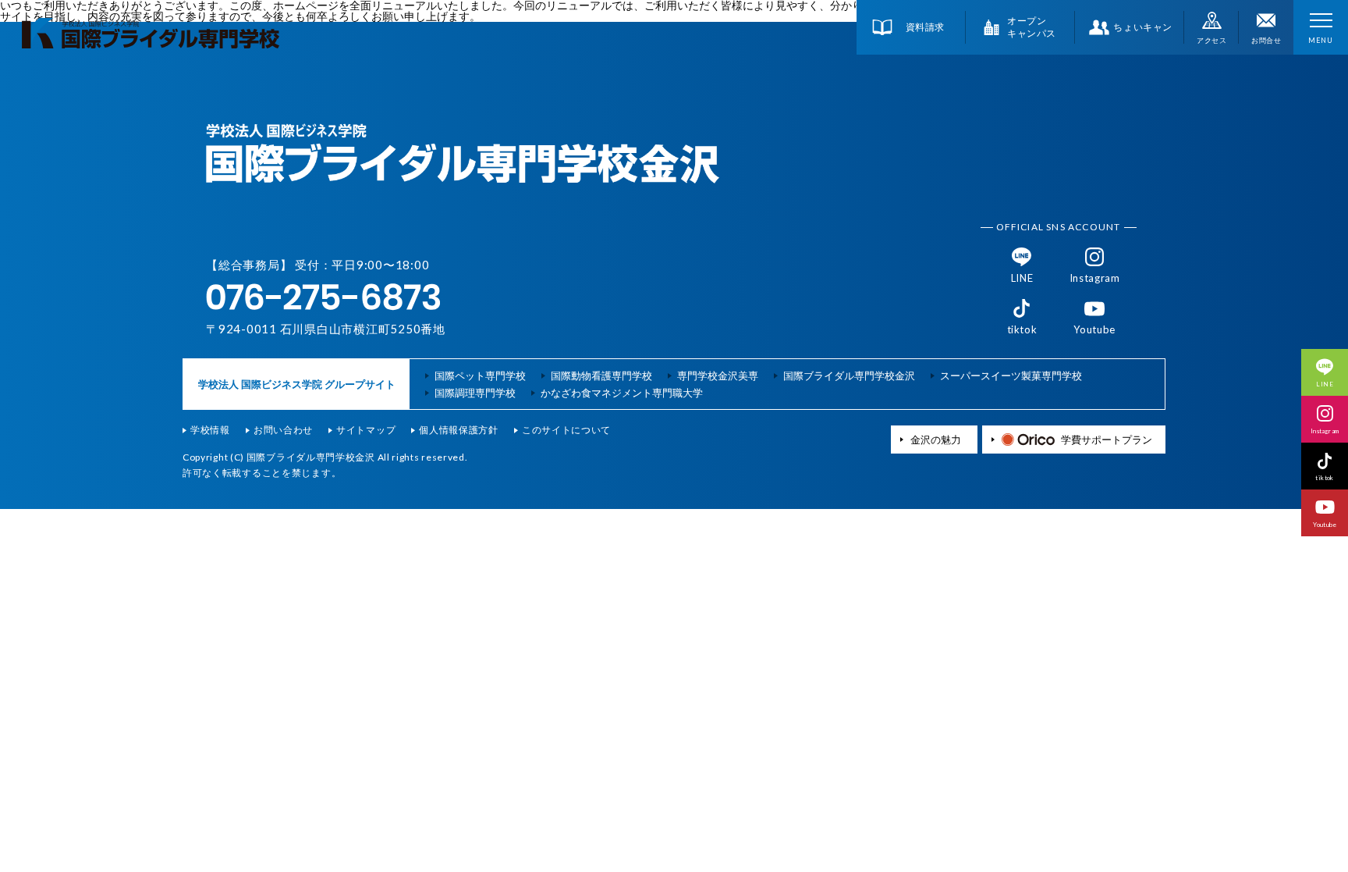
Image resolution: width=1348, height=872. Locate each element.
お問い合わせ (283, 430)
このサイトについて (566, 430)
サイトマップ (366, 430)
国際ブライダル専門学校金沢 (849, 376)
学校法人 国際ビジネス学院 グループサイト (297, 384)
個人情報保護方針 (458, 430)
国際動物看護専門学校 (601, 376)
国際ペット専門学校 (480, 376)
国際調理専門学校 (475, 393)
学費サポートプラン (1106, 439)
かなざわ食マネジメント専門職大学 (622, 393)
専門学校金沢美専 (717, 376)
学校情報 (210, 430)
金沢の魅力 (935, 440)
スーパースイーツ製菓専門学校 (1011, 376)
